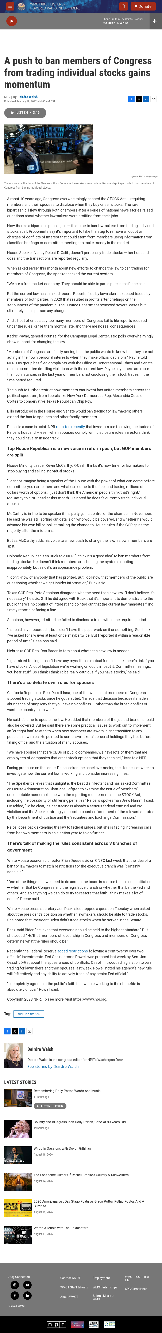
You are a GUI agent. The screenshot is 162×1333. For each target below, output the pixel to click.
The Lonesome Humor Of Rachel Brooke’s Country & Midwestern (81, 1175)
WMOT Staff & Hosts (74, 1287)
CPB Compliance (136, 1289)
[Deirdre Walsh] (13, 1055)
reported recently (70, 426)
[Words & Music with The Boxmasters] (18, 1235)
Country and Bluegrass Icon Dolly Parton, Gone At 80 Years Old (80, 1122)
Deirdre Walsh (28, 97)
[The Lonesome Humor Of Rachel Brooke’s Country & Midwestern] (18, 1182)
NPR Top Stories (29, 1014)
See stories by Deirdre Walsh (53, 1066)
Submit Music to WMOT (103, 1297)
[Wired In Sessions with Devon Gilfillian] (18, 1155)
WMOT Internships (105, 1287)
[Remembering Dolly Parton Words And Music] (18, 1098)
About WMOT (69, 1297)
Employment (101, 1278)
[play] (11, 21)
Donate (144, 6)
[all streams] (156, 21)
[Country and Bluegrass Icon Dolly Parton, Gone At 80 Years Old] (18, 1129)
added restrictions (73, 951)
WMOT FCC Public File (137, 1278)
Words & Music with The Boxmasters (61, 1228)
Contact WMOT (70, 1278)
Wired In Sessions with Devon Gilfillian (62, 1149)
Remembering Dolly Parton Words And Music (67, 1091)
